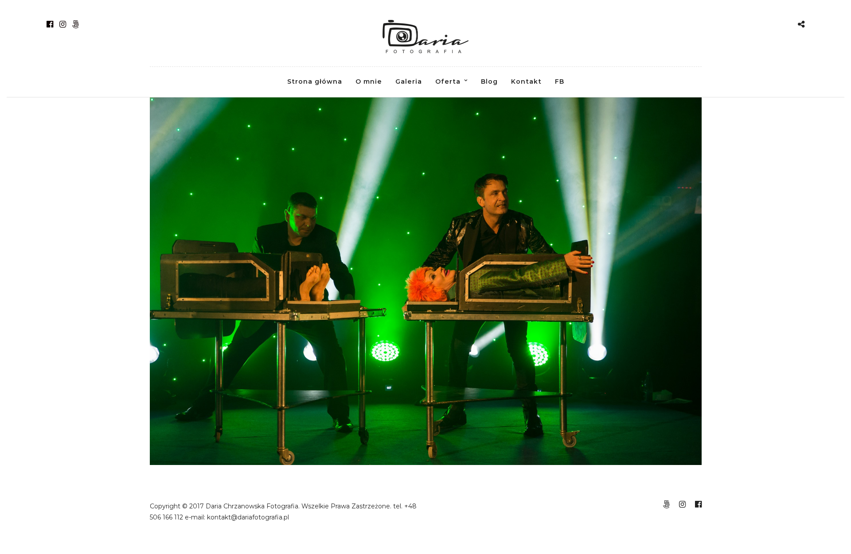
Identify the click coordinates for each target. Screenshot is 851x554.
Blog (489, 81)
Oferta (448, 81)
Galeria (408, 81)
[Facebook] (50, 24)
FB (559, 81)
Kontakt (526, 81)
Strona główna (314, 81)
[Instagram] (62, 24)
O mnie (368, 81)
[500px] (75, 24)
